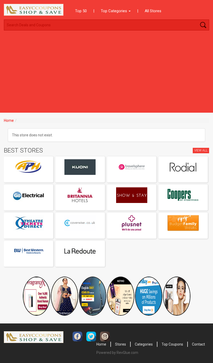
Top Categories (114, 11)
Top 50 (81, 11)
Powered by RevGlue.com (117, 353)
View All (201, 150)
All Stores (153, 11)
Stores (120, 344)
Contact (198, 344)
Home (9, 120)
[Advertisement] (106, 73)
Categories (144, 344)
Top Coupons (172, 344)
